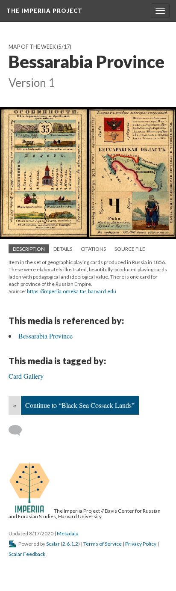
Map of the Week (32, 47)
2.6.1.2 (70, 544)
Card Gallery (26, 375)
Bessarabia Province (45, 335)
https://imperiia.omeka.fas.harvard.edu (71, 291)
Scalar (53, 544)
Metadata (68, 533)
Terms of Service (102, 544)
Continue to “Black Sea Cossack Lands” (80, 405)
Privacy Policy (140, 544)
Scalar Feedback (27, 554)
